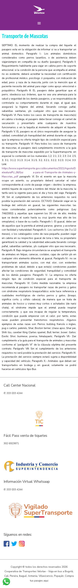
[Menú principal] (39, 23)
